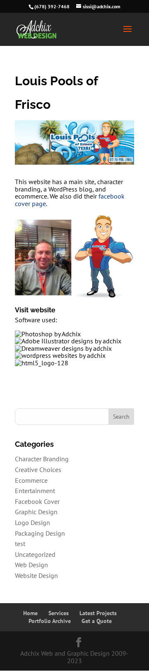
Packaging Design (40, 533)
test (20, 543)
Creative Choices (38, 469)
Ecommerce (31, 480)
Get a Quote (97, 621)
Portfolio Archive (50, 621)
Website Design (36, 575)
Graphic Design (36, 512)
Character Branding (42, 459)
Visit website (35, 310)
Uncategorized (35, 554)
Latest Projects (98, 613)
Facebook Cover (37, 501)
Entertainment (35, 490)
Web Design (31, 565)
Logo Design (32, 522)
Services (58, 613)
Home (30, 613)
